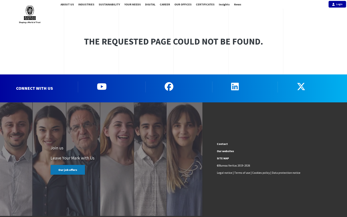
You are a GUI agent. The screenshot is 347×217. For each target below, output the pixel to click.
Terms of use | (243, 172)
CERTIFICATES (205, 4)
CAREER (165, 4)
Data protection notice (286, 172)
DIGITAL (150, 4)
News (237, 4)
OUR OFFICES (183, 4)
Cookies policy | (261, 172)
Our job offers (67, 170)
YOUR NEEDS (132, 4)
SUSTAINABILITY (109, 4)
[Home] (29, 14)
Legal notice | (225, 172)
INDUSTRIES (86, 4)
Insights (224, 4)
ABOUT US (67, 4)
